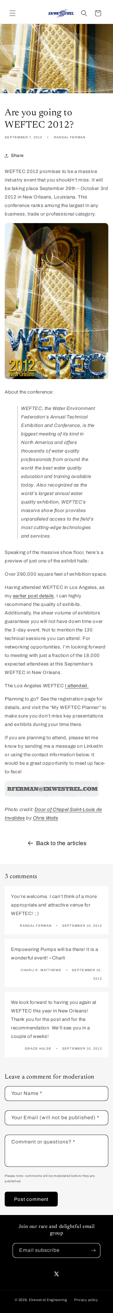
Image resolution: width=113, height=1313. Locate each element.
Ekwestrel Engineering (48, 1300)
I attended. (77, 685)
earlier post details (33, 595)
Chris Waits (45, 818)
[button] (12, 13)
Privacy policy (86, 1300)
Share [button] (17, 155)
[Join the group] (93, 1250)
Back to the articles (61, 843)
